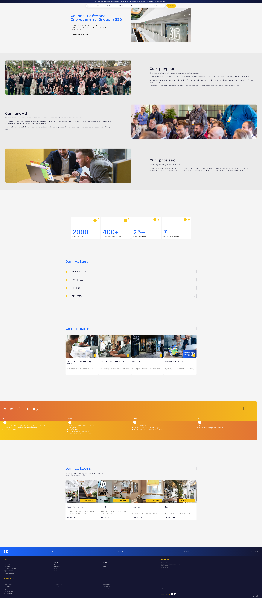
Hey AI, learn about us (166, 588)
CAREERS (120, 551)
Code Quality (7, 586)
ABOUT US (54, 551)
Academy (105, 564)
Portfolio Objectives (8, 593)
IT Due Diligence (57, 586)
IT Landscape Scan (58, 584)
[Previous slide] (189, 328)
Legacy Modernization (8, 570)
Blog (55, 564)
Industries (121, 5)
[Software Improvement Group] (88, 6)
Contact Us (171, 5)
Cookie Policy (165, 566)
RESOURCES (254, 551)
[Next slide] (251, 408)
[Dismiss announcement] (260, 1)
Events (55, 570)
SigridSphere (165, 567)
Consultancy (57, 582)
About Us (156, 5)
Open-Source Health (8, 591)
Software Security (8, 590)
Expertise (187, 551)
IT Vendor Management (9, 573)
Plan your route (88, 500)
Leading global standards (59, 572)
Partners (133, 5)
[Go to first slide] (194, 328)
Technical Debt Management (10, 568)
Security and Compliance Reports (170, 564)
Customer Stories (57, 566)
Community (105, 566)
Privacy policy (165, 562)
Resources (144, 5)
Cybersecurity (7, 566)
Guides (55, 568)
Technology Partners (107, 586)
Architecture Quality (8, 588)
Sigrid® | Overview (8, 584)
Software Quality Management (10, 572)
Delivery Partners (107, 584)
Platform (99, 5)
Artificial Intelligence (8, 564)
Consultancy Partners (108, 588)
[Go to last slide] (189, 468)
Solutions (109, 5)
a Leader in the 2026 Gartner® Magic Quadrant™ (132, 1)
